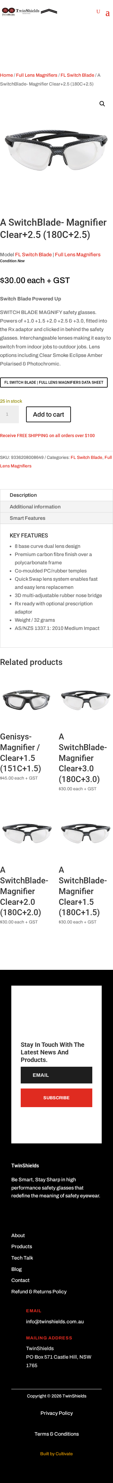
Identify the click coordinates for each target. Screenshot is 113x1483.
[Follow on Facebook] (16, 1214)
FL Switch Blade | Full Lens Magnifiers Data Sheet (53, 382)
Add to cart (48, 414)
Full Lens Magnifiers (36, 75)
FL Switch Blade (77, 75)
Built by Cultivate (56, 1453)
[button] (102, 104)
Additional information (35, 506)
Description (23, 495)
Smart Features (28, 518)
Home (6, 75)
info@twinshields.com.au (55, 1321)
